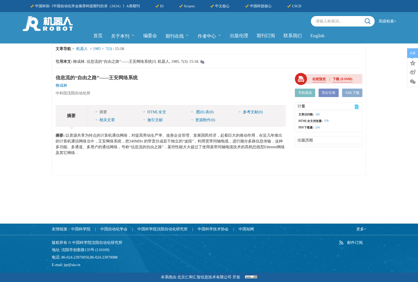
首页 (98, 35)
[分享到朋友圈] (412, 81)
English (317, 35)
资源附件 (205, 120)
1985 (97, 49)
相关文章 (107, 120)
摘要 (103, 112)
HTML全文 (156, 112)
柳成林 (61, 85)
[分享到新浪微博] (412, 72)
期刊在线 (174, 36)
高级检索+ (387, 21)
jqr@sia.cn (72, 265)
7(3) (109, 49)
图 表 (204, 112)
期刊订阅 (266, 35)
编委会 (150, 35)
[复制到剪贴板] (202, 62)
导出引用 (328, 93)
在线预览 (319, 79)
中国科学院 (80, 229)
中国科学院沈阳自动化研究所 (162, 229)
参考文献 (253, 112)
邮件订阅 (355, 242)
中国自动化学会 (113, 229)
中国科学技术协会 (213, 229)
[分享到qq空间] (412, 62)
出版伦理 (239, 35)
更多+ (361, 229)
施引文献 (155, 120)
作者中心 (207, 36)
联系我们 (293, 35)
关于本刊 (120, 36)
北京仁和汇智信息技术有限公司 (204, 277)
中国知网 (246, 229)
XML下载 (352, 93)
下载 (342, 79)
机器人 (82, 49)
